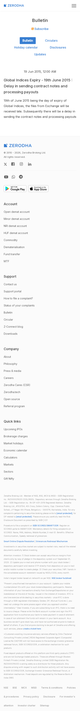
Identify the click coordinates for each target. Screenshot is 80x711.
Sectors (8, 471)
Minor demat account (17, 218)
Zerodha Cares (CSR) (17, 385)
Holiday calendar (26, 47)
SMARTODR (52, 525)
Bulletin (28, 40)
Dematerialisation (14, 247)
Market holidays (13, 443)
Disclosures (58, 47)
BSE (15, 687)
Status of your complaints (19, 305)
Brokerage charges (16, 436)
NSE (6, 687)
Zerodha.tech (12, 392)
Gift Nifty (9, 478)
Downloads (10, 333)
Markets (9, 464)
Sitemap (44, 705)
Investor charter (27, 705)
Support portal (12, 291)
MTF (6, 261)
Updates (40, 54)
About (7, 356)
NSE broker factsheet (61, 578)
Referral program (14, 406)
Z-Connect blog (13, 326)
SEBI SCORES (39, 525)
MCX (24, 687)
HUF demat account (16, 233)
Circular (8, 319)
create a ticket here (32, 629)
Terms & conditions (52, 687)
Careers (9, 377)
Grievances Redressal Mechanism (52, 541)
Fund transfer (12, 254)
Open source (12, 399)
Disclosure (49, 696)
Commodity (10, 240)
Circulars (51, 40)
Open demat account (17, 211)
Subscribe (41, 29)
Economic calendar (15, 450)
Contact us (10, 284)
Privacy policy (31, 696)
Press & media (12, 370)
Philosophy (10, 363)
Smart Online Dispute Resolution (19, 541)
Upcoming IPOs (13, 429)
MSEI (34, 687)
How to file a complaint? (18, 298)
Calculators (10, 457)
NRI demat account (15, 225)
